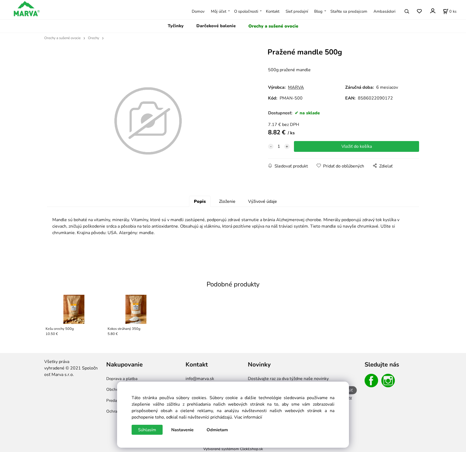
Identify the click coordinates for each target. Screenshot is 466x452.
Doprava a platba (122, 378)
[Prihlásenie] (432, 11)
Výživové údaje (262, 201)
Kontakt (272, 11)
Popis (200, 201)
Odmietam (217, 430)
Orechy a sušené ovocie (273, 26)
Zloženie (227, 201)
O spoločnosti (246, 11)
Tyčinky (176, 26)
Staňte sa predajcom (348, 11)
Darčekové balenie (216, 26)
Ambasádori (384, 11)
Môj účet (218, 11)
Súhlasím (147, 430)
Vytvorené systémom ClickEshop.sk (233, 448)
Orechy (93, 38)
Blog (318, 11)
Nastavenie (182, 430)
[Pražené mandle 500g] (148, 121)
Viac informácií (248, 417)
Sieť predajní (297, 11)
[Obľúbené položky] (419, 11)
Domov (198, 11)
